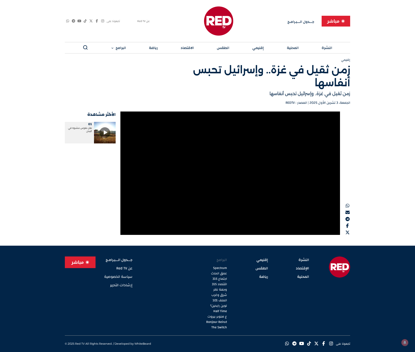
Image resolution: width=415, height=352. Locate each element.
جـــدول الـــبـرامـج (300, 21)
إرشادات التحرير (121, 285)
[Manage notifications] (404, 342)
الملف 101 (220, 300)
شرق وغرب (219, 295)
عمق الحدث (219, 273)
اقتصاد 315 (219, 284)
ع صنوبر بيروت (217, 316)
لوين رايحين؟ (218, 306)
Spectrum (220, 268)
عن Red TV (143, 21)
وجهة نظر (220, 289)
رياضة (153, 47)
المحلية (293, 47)
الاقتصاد (187, 47)
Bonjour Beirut (216, 322)
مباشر (333, 21)
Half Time (220, 311)
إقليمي (258, 47)
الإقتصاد (302, 268)
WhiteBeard (142, 343)
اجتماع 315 (219, 279)
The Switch (219, 327)
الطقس (223, 47)
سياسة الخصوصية (118, 276)
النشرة (327, 47)
